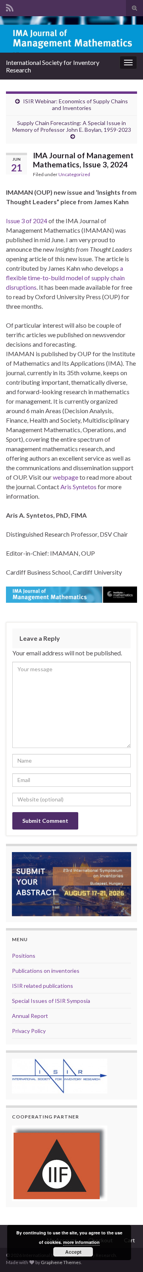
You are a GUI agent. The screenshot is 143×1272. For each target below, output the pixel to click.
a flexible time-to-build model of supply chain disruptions (65, 277)
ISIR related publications (42, 985)
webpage (65, 477)
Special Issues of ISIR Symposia (51, 1000)
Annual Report (30, 1015)
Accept (73, 1251)
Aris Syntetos (78, 486)
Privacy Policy (29, 1030)
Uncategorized (74, 174)
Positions (23, 955)
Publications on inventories (45, 970)
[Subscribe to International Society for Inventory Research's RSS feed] (10, 6)
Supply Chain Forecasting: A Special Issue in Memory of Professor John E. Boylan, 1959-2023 (71, 126)
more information (81, 1242)
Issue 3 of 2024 (26, 220)
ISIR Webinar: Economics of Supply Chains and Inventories (75, 104)
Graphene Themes (61, 1262)
